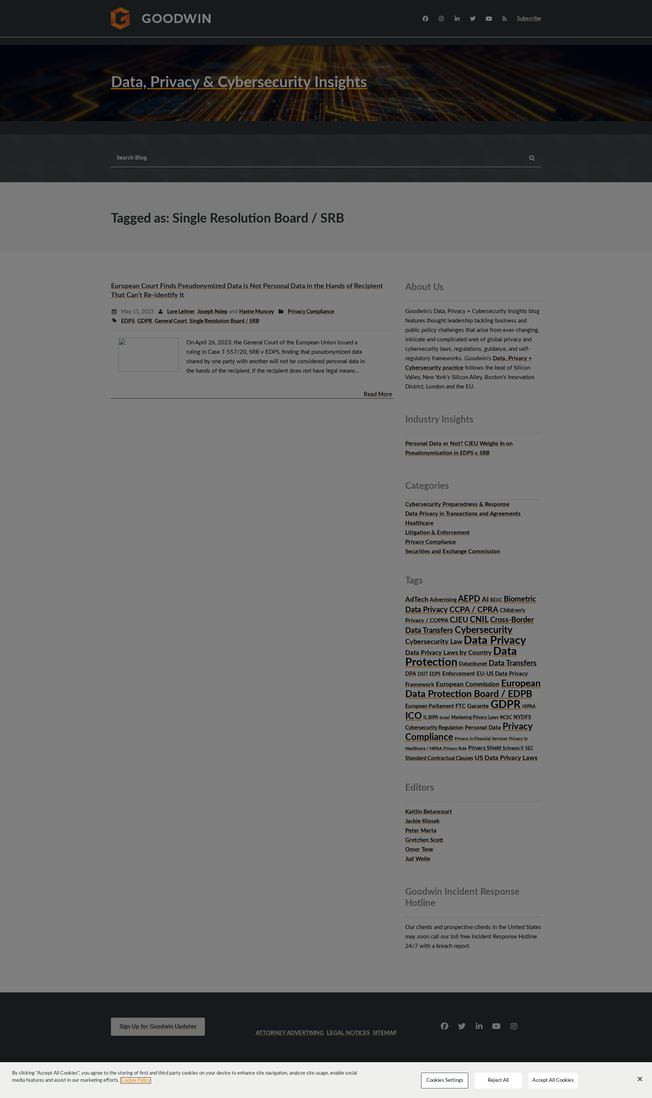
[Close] (640, 1079)
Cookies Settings (444, 1080)
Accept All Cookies (553, 1080)
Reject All (498, 1080)
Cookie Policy (135, 1080)
